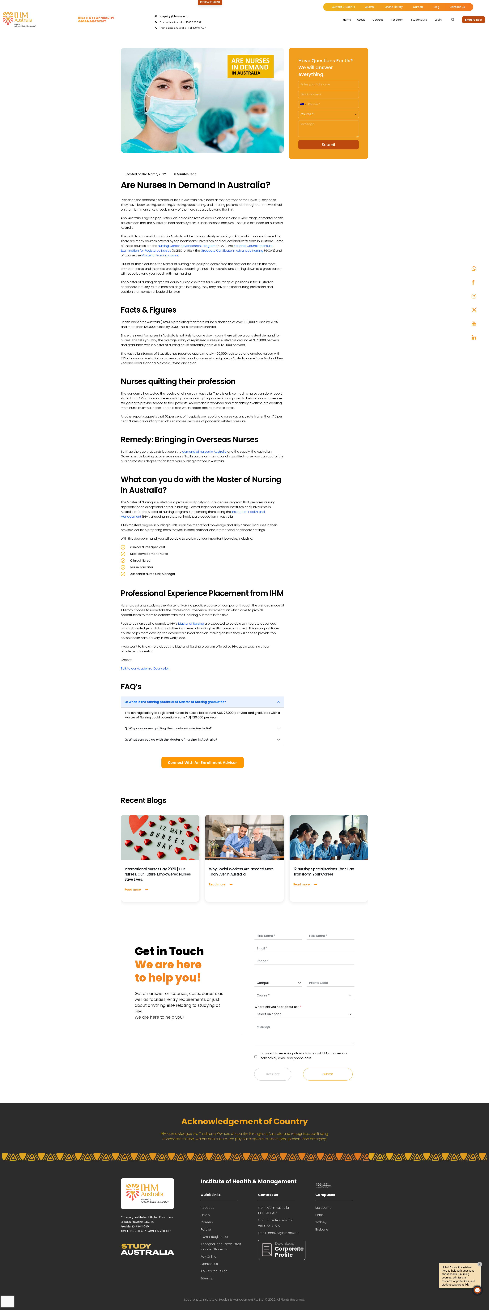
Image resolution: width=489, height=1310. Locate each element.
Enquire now (473, 20)
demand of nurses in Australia (204, 451)
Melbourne (323, 1207)
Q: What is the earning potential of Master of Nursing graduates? (175, 702)
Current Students (343, 7)
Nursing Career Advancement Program (186, 246)
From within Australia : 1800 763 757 (180, 22)
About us (207, 1207)
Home (347, 20)
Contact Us (457, 7)
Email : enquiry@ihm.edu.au (278, 1233)
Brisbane (321, 1229)
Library (205, 1215)
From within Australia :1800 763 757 (274, 1210)
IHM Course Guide (214, 1271)
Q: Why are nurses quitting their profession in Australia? (168, 728)
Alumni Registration (215, 1237)
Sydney (320, 1222)
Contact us (209, 1264)
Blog (436, 7)
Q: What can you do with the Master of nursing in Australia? (171, 739)
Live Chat (273, 1074)
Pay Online (208, 1256)
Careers (418, 7)
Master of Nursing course (160, 255)
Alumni (369, 7)
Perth (319, 1215)
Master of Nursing (191, 623)
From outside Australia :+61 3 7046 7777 (275, 1223)
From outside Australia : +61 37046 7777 (182, 27)
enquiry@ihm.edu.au (174, 16)
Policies (206, 1229)
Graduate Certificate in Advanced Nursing (232, 250)
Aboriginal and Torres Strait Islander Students (221, 1247)
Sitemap (207, 1278)
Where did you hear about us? (277, 1007)
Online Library (394, 7)
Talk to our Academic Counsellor (145, 668)
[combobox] (303, 104)
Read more (133, 890)
